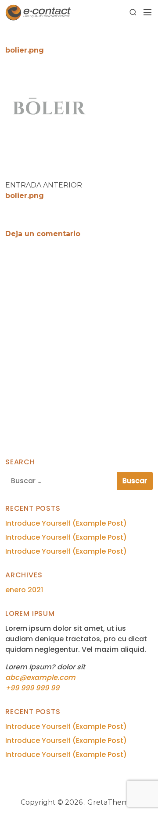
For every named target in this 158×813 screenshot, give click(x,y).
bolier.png (24, 195)
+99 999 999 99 (32, 688)
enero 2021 (24, 590)
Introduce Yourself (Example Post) (66, 523)
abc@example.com (40, 677)
